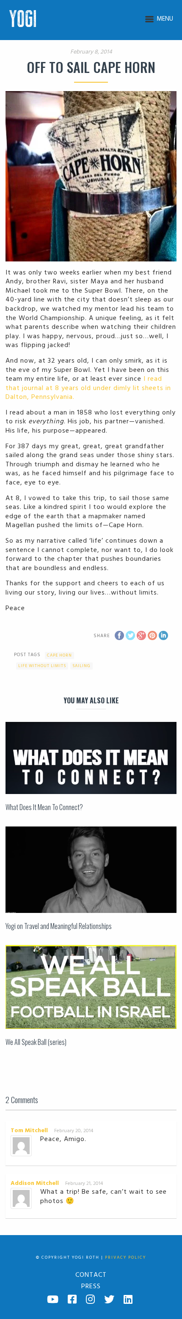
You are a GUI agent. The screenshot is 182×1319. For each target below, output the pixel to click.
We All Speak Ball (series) (36, 1042)
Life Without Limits (42, 665)
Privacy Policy (125, 1257)
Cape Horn (59, 655)
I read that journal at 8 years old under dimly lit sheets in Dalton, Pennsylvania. (88, 388)
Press (91, 1286)
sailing (81, 665)
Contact (91, 1275)
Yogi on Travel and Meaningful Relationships (59, 926)
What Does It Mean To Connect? (44, 807)
